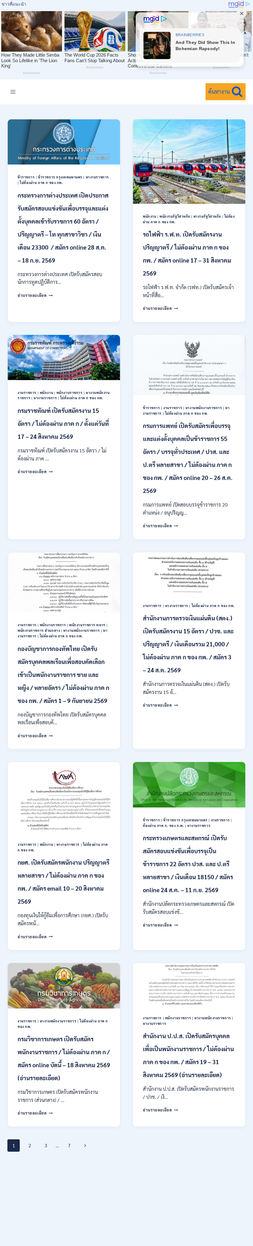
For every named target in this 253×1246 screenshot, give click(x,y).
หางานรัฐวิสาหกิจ (207, 216)
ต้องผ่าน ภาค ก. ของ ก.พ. (163, 825)
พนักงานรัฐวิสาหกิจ (175, 216)
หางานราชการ (97, 177)
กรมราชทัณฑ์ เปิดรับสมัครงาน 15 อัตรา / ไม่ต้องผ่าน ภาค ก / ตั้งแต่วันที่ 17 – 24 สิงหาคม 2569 (63, 423)
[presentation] (64, 142)
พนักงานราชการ (69, 392)
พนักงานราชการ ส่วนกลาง (39, 630)
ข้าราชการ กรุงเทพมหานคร (60, 177)
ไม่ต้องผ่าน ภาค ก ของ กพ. (41, 182)
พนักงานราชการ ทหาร (87, 625)
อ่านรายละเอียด (35, 295)
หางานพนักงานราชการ (203, 407)
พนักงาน (149, 216)
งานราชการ (27, 392)
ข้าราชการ (26, 177)
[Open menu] (13, 91)
